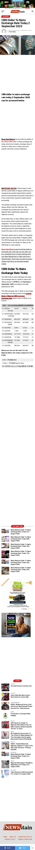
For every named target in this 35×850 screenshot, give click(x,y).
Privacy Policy (10, 839)
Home (5, 837)
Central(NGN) (27, 305)
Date (4, 305)
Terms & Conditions (25, 839)
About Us (13, 837)
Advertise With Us (25, 837)
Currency (11, 305)
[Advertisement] (17, 74)
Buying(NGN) (18, 305)
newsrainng (12, 31)
